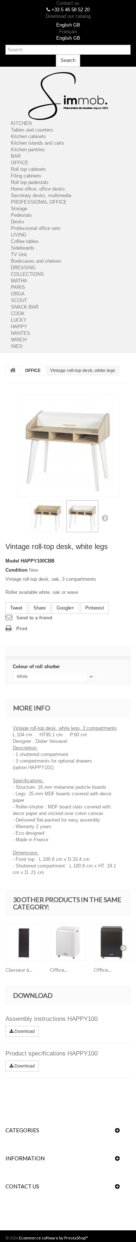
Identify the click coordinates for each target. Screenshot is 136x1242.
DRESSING (23, 267)
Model (12, 561)
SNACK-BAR (24, 307)
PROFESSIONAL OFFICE (39, 202)
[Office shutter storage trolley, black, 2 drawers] (112, 942)
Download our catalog (68, 16)
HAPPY (19, 326)
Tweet (16, 608)
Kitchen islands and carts (37, 143)
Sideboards (22, 248)
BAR (16, 156)
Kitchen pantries (28, 149)
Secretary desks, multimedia (41, 195)
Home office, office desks (38, 189)
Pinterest (94, 608)
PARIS (18, 287)
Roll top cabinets (28, 169)
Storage (19, 208)
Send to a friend (34, 617)
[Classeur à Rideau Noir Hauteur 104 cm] (23, 942)
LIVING (18, 235)
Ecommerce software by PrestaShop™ (53, 1237)
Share (39, 608)
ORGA (18, 294)
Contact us (68, 3)
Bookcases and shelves (36, 261)
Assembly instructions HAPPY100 (51, 1018)
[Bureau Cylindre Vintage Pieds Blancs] (68, 445)
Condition (16, 570)
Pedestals (21, 215)
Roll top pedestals (30, 182)
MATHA (19, 280)
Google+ (65, 608)
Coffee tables (25, 241)
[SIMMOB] (68, 96)
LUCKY (18, 320)
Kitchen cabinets (28, 136)
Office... (58, 970)
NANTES (20, 333)
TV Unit (19, 254)
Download (24, 1031)
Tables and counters (32, 130)
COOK (18, 313)
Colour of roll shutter (37, 666)
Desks (17, 221)
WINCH (18, 339)
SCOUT (19, 300)
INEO (16, 346)
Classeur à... (18, 970)
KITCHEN (21, 123)
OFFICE (19, 162)
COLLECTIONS (27, 274)
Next (104, 517)
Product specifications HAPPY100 (51, 1053)
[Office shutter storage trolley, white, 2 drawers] (68, 942)
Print (21, 628)
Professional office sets (36, 228)
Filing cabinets (26, 176)
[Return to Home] (13, 371)
